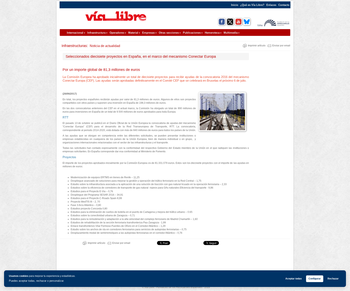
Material (133, 32)
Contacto (283, 4)
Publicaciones (192, 32)
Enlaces (271, 4)
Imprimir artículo (257, 45)
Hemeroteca (212, 32)
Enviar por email (281, 45)
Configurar (314, 278)
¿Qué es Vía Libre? (252, 4)
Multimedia (231, 32)
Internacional (75, 32)
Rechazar (333, 278)
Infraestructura (96, 32)
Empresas (148, 32)
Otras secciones (169, 32)
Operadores (117, 32)
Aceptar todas (293, 278)
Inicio (234, 4)
